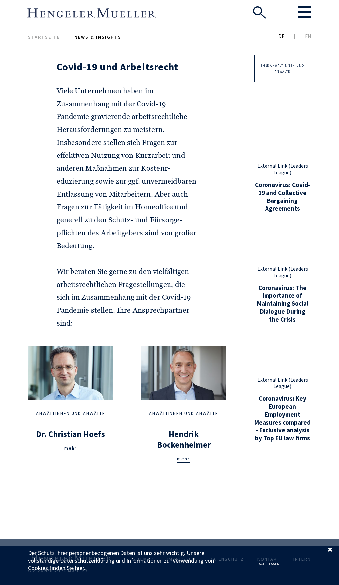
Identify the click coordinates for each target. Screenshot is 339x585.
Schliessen (269, 564)
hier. (80, 568)
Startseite (44, 37)
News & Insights (97, 37)
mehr (70, 448)
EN (308, 36)
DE (281, 36)
